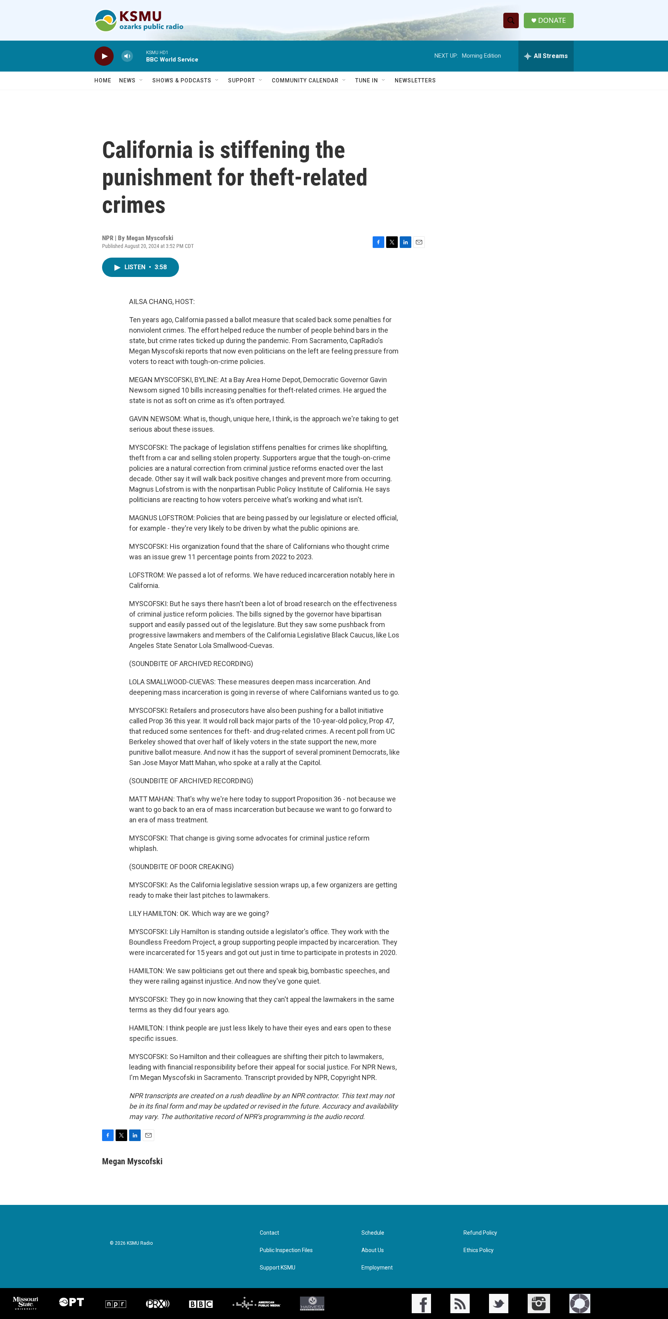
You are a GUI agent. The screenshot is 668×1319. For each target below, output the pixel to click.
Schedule (372, 1233)
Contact (269, 1233)
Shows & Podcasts (181, 80)
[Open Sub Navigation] (141, 80)
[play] (104, 56)
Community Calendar (305, 80)
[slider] (139, 56)
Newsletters (415, 80)
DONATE (552, 20)
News (127, 80)
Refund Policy (480, 1233)
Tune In (366, 80)
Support (241, 80)
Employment (377, 1268)
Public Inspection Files (286, 1250)
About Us (372, 1250)
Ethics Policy (479, 1250)
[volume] (127, 56)
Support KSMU (277, 1268)
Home (102, 80)
